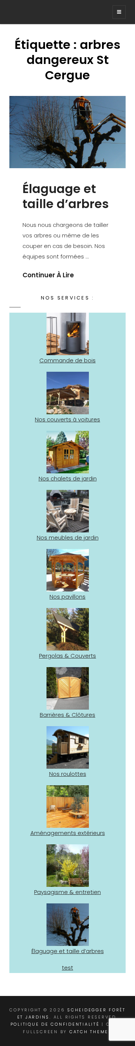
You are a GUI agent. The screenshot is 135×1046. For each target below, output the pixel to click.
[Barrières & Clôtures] (67, 688)
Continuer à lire (48, 275)
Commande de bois (67, 360)
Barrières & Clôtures (67, 715)
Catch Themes (90, 1032)
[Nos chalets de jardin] (67, 452)
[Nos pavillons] (67, 570)
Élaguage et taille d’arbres (65, 196)
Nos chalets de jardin (68, 478)
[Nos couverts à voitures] (67, 393)
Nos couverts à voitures (67, 419)
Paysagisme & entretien (67, 892)
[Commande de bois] (67, 334)
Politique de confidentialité (55, 1024)
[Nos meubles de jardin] (67, 511)
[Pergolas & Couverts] (67, 629)
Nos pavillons (68, 597)
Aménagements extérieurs (67, 833)
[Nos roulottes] (67, 747)
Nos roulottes (67, 774)
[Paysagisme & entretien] (67, 865)
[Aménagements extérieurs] (67, 806)
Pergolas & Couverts (67, 656)
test (67, 968)
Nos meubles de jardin (68, 537)
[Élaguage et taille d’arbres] (67, 924)
